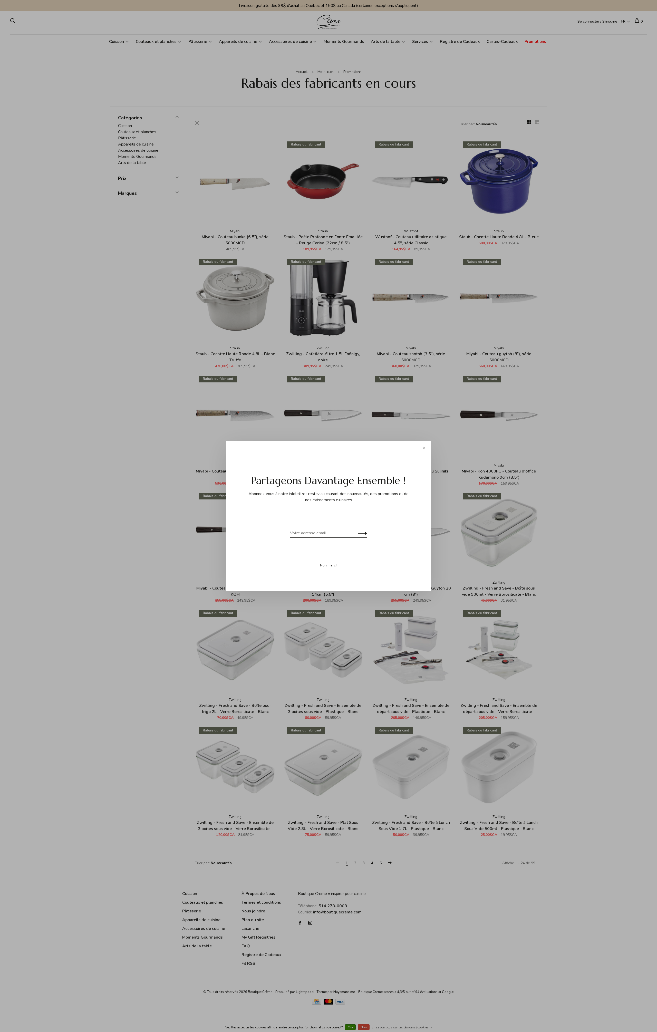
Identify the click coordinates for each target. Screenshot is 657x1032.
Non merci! (328, 565)
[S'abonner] (361, 533)
